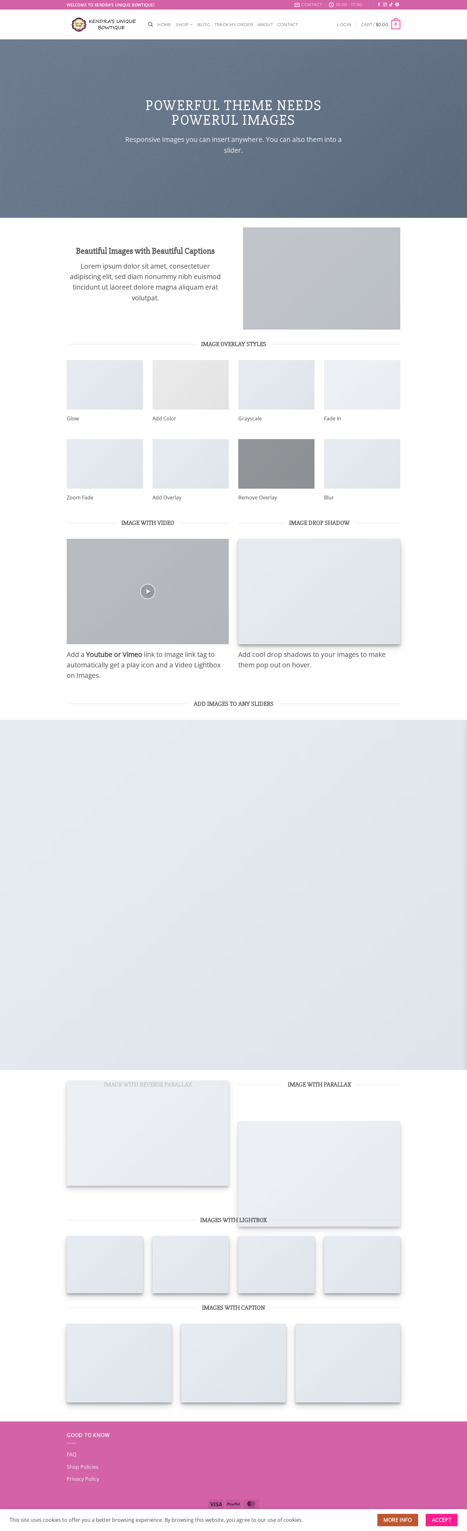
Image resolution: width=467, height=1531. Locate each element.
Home (164, 24)
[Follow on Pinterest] (397, 5)
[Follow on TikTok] (391, 5)
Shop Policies (82, 1466)
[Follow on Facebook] (379, 5)
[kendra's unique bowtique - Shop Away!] (103, 24)
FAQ (71, 1454)
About (265, 24)
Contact (287, 24)
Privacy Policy (83, 1478)
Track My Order (233, 24)
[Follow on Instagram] (385, 5)
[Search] (150, 24)
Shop (182, 24)
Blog (203, 24)
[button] (344, 24)
